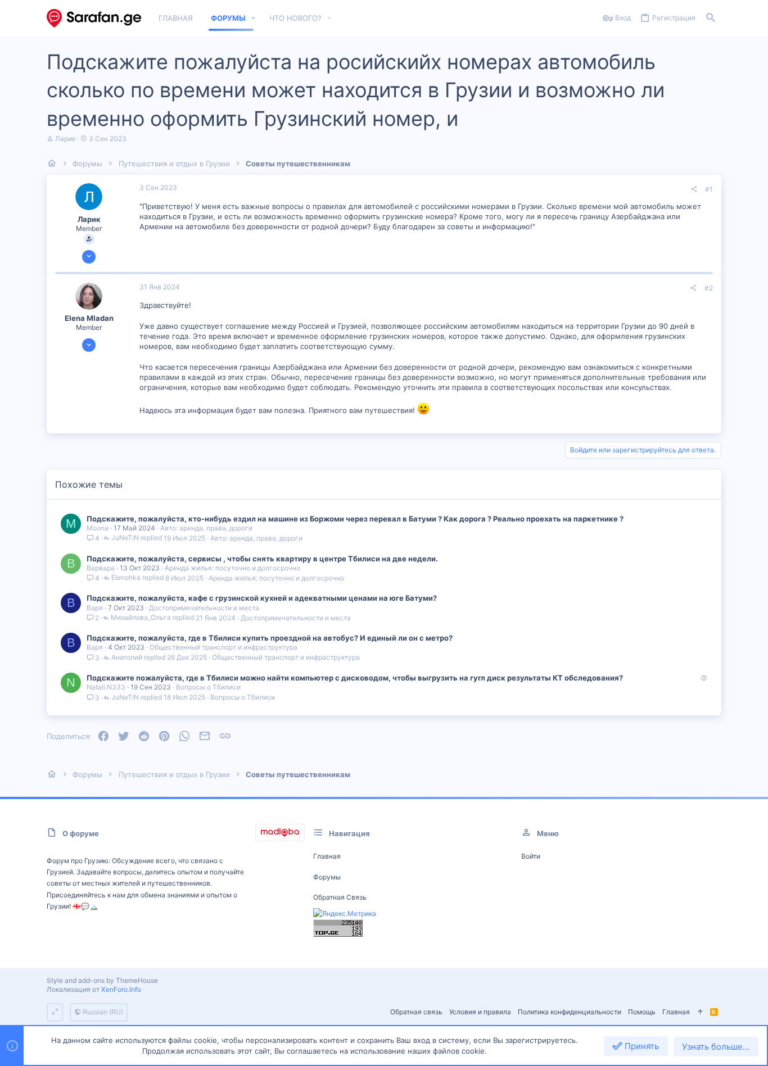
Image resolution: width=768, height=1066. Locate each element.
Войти (530, 856)
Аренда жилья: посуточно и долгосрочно (232, 568)
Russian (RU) (102, 1012)
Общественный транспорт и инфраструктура (223, 647)
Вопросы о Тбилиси (208, 687)
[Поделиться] (693, 189)
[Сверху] (700, 1012)
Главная (327, 856)
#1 (709, 189)
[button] (253, 18)
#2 (708, 288)
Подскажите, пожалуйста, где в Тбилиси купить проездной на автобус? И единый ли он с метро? (270, 637)
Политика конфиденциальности (569, 1012)
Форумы (327, 877)
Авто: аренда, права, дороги (206, 528)
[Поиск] (710, 18)
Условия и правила (480, 1012)
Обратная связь (340, 897)
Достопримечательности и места (204, 608)
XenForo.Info (121, 989)
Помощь (642, 1012)
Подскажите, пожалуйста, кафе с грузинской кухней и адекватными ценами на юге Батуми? (262, 597)
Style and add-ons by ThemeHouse (102, 980)
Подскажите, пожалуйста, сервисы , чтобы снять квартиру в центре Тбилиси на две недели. (262, 558)
